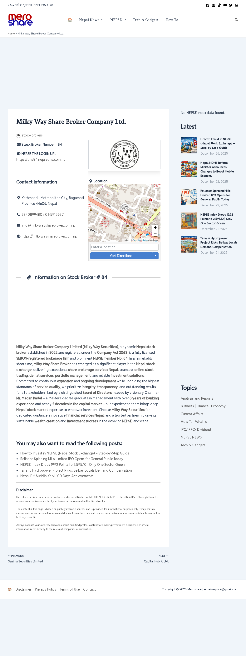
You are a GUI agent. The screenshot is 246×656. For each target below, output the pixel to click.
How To (171, 20)
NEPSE (116, 20)
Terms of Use (70, 589)
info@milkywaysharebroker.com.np (48, 225)
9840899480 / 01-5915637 (43, 214)
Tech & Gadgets (146, 20)
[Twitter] (231, 5)
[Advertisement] (123, 67)
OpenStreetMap (140, 240)
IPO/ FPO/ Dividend (196, 429)
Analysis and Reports (197, 398)
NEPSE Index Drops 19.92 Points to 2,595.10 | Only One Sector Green (72, 464)
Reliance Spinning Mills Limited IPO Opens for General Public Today (71, 459)
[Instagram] (213, 5)
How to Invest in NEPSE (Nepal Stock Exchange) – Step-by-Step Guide (74, 453)
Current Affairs (192, 414)
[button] (236, 19)
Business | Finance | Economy (203, 406)
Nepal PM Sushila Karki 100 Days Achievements (57, 476)
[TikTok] (219, 5)
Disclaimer (23, 589)
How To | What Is (194, 421)
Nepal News (89, 20)
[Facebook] (207, 5)
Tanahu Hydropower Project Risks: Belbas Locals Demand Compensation (76, 470)
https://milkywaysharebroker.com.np (49, 236)
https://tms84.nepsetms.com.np (40, 159)
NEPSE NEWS (191, 437)
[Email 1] (236, 5)
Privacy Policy (45, 589)
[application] (101, 20)
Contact (89, 589)
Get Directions (121, 256)
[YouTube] (225, 5)
